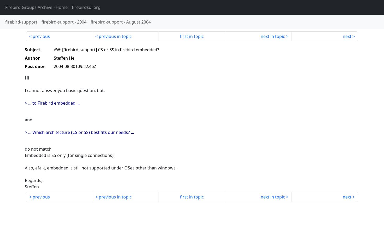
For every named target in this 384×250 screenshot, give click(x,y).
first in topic (192, 36)
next (347, 36)
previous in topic (115, 36)
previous (41, 36)
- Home (36, 7)
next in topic (273, 36)
